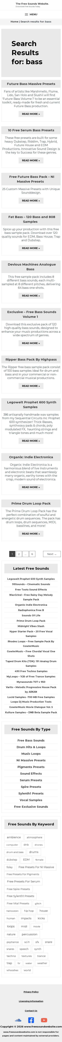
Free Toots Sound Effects (31, 589)
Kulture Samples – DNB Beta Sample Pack (31, 712)
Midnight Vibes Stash (31, 626)
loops (11, 926)
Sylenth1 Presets (31, 793)
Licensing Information (31, 1001)
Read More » (31, 114)
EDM (26, 859)
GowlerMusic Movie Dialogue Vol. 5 (31, 707)
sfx (37, 942)
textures (27, 956)
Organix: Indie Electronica (31, 457)
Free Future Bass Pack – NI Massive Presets (31, 179)
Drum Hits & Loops (31, 747)
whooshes (12, 970)
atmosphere (34, 837)
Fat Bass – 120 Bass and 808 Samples (31, 219)
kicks (41, 918)
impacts (26, 918)
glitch (38, 903)
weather (42, 963)
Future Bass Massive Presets (31, 84)
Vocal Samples (31, 800)
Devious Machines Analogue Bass (32, 267)
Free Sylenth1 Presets (20, 896)
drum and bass (14, 852)
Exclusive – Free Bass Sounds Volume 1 (31, 314)
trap (9, 963)
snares (10, 949)
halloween (12, 911)
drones (39, 844)
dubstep (12, 859)
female (39, 859)
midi (24, 926)
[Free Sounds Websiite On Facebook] (31, 1020)
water (29, 963)
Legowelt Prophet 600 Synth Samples (31, 404)
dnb (26, 844)
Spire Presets (31, 787)
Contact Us (31, 1010)
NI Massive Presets (31, 760)
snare (48, 942)
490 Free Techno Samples (31, 671)
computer (12, 844)
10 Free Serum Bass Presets (31, 130)
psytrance (13, 942)
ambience (14, 837)
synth (37, 949)
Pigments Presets (31, 767)
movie (36, 926)
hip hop (29, 910)
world (27, 970)
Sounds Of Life (31, 615)
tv (19, 963)
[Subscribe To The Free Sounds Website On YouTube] (44, 1020)
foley (10, 867)
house (44, 910)
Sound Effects (31, 773)
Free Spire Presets (18, 889)
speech (24, 949)
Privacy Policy (31, 992)
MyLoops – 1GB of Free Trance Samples (31, 676)
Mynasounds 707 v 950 (31, 682)
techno (11, 955)
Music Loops (31, 753)
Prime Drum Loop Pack (31, 503)
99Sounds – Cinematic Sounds (31, 584)
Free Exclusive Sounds (31, 806)
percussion (29, 934)
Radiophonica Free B (31, 610)
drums (33, 852)
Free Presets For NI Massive (36, 867)
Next (52, 554)
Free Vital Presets (18, 903)
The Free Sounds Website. (32, 3)
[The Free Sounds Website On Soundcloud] (18, 1020)
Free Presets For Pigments (23, 874)
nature (11, 934)
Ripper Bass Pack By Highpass (31, 359)
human (11, 918)
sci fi (27, 942)
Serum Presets (31, 780)
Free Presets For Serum (23, 881)
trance (41, 955)
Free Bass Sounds (31, 740)
